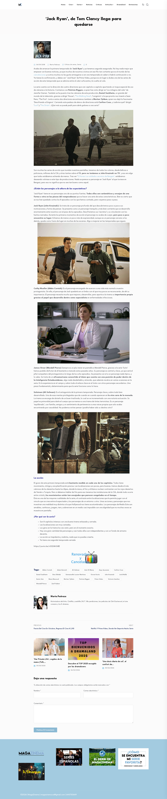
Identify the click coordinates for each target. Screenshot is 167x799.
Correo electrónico (91, 691)
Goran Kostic (95, 574)
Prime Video (99, 579)
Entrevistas (133, 4)
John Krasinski (109, 574)
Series (79, 4)
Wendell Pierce (41, 583)
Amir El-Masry (89, 570)
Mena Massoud (54, 579)
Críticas (99, 4)
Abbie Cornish (47, 570)
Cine (70, 4)
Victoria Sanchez (114, 579)
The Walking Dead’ (83, 96)
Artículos (108, 4)
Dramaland (121, 4)
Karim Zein (40, 579)
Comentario (39, 703)
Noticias (89, 4)
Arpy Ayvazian (104, 570)
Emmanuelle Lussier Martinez (76, 574)
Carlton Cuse (118, 570)
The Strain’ (45, 105)
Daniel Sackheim (41, 574)
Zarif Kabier (56, 583)
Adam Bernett (62, 570)
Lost (36, 105)
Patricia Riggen (84, 579)
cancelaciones (40, 75)
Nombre (37, 691)
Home (63, 4)
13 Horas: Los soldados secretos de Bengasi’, (96, 176)
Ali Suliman (75, 570)
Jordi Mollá (123, 574)
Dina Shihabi (56, 574)
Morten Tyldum (69, 579)
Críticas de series (70, 64)
